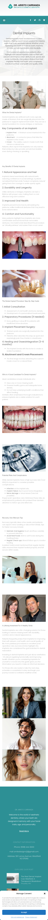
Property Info (26, 883)
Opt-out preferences (17, 917)
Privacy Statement (31, 917)
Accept (24, 912)
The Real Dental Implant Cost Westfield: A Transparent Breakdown (31, 878)
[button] (45, 893)
